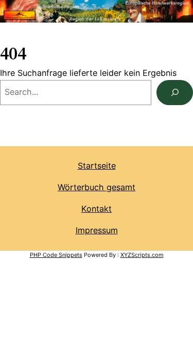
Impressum (97, 230)
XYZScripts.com (142, 254)
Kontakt (96, 209)
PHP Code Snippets (56, 254)
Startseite (97, 165)
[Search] (174, 93)
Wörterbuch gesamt (96, 187)
